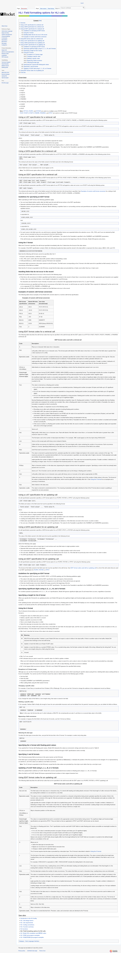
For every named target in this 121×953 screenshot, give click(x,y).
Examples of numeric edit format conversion (93, 191)
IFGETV (31, 113)
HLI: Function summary (27, 927)
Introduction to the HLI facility (28, 918)
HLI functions (24, 929)
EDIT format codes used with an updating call (83, 568)
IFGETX (26, 113)
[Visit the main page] (8, 14)
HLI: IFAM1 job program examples (30, 935)
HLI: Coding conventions (27, 924)
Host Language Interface (32, 941)
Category (21, 941)
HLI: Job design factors (26, 920)
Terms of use (42, 950)
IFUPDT (31, 111)
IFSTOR (38, 111)
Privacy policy (21, 950)
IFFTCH (25, 111)
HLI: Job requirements (26, 922)
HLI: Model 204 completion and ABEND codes (33, 933)
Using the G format (96, 851)
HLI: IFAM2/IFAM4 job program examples (32, 937)
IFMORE (36, 113)
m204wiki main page (32, 950)
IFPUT (51, 113)
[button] (57, 8)
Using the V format (96, 479)
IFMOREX (43, 113)
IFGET (21, 113)
